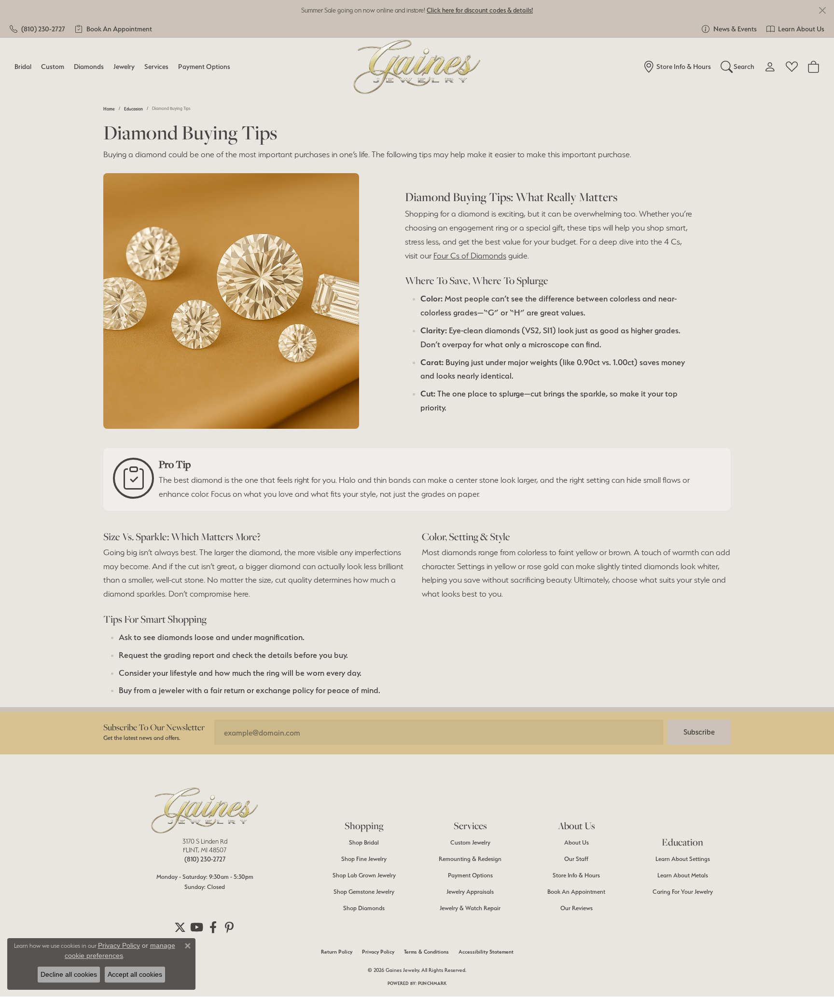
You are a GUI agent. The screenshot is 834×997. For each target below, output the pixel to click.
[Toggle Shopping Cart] (813, 67)
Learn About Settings (682, 858)
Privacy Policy (378, 952)
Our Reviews (576, 908)
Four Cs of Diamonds (469, 255)
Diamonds (89, 66)
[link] (37, 29)
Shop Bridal (364, 842)
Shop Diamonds (364, 908)
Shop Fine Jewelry (364, 858)
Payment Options (204, 66)
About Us (576, 842)
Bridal (22, 66)
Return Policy (336, 952)
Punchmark (432, 983)
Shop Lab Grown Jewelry (364, 875)
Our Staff (576, 858)
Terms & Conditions (426, 952)
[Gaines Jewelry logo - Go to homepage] (417, 67)
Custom (52, 66)
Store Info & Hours (576, 875)
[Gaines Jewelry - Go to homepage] (205, 810)
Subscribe (699, 732)
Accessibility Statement (486, 952)
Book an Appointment (576, 891)
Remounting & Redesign (470, 858)
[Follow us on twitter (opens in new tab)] (180, 927)
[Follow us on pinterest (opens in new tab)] (229, 927)
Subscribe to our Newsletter (154, 727)
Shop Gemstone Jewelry (364, 891)
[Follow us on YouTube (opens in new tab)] (196, 927)
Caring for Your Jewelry (683, 891)
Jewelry (124, 66)
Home (109, 108)
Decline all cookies (69, 974)
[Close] (822, 10)
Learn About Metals (682, 875)
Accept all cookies (135, 974)
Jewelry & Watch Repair (470, 908)
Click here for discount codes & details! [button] (480, 10)
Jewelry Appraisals (470, 891)
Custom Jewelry (470, 842)
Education (133, 108)
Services (156, 66)
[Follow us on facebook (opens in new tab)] (213, 927)
